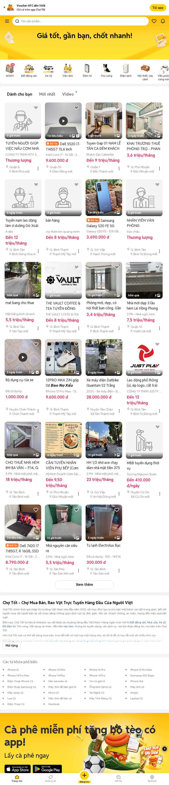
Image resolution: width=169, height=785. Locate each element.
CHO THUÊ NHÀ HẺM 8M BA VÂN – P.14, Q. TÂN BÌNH (22, 465)
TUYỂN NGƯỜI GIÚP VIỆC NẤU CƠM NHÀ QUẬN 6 (22, 146)
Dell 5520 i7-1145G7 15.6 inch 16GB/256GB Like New (63, 147)
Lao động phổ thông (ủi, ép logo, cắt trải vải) (142, 383)
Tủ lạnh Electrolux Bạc (103, 545)
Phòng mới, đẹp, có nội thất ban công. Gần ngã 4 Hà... (103, 306)
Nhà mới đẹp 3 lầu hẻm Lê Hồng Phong (142, 306)
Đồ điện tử (9, 626)
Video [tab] (68, 94)
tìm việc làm (66, 626)
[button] (4, 8)
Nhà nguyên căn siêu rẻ (61, 548)
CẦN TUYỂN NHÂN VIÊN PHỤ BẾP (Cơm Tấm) (62, 465)
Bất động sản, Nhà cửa (144, 622)
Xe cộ (162, 622)
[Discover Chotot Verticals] (7, 21)
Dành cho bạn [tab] (19, 94)
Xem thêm (84, 584)
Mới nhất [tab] (47, 94)
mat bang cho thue (20, 303)
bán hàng (52, 220)
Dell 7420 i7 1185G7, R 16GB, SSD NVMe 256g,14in (22, 548)
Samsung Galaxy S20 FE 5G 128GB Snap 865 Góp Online (103, 223)
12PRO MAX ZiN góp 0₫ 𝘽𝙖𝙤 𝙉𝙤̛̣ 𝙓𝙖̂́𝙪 (62, 383)
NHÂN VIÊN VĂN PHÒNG (140, 223)
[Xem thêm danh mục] (163, 72)
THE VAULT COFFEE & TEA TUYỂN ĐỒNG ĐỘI (63, 306)
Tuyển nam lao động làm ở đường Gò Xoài (22, 223)
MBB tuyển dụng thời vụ (143, 466)
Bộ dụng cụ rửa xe (19, 380)
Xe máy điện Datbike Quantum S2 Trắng (102, 383)
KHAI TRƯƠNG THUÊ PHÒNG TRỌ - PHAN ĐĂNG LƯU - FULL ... (143, 146)
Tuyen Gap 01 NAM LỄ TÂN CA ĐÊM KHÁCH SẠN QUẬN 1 (103, 146)
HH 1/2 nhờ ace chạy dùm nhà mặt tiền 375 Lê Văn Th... (103, 465)
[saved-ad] (154, 21)
